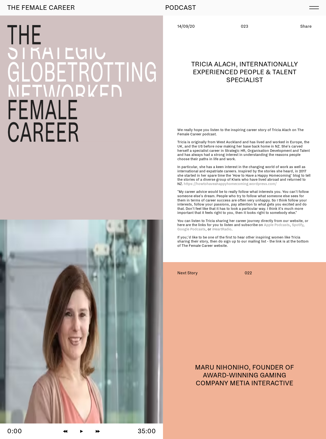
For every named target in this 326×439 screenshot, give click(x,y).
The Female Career (41, 7)
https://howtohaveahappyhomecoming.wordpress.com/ (230, 184)
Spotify (297, 225)
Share (306, 26)
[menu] (314, 7)
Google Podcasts (191, 229)
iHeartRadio (221, 229)
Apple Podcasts (277, 225)
